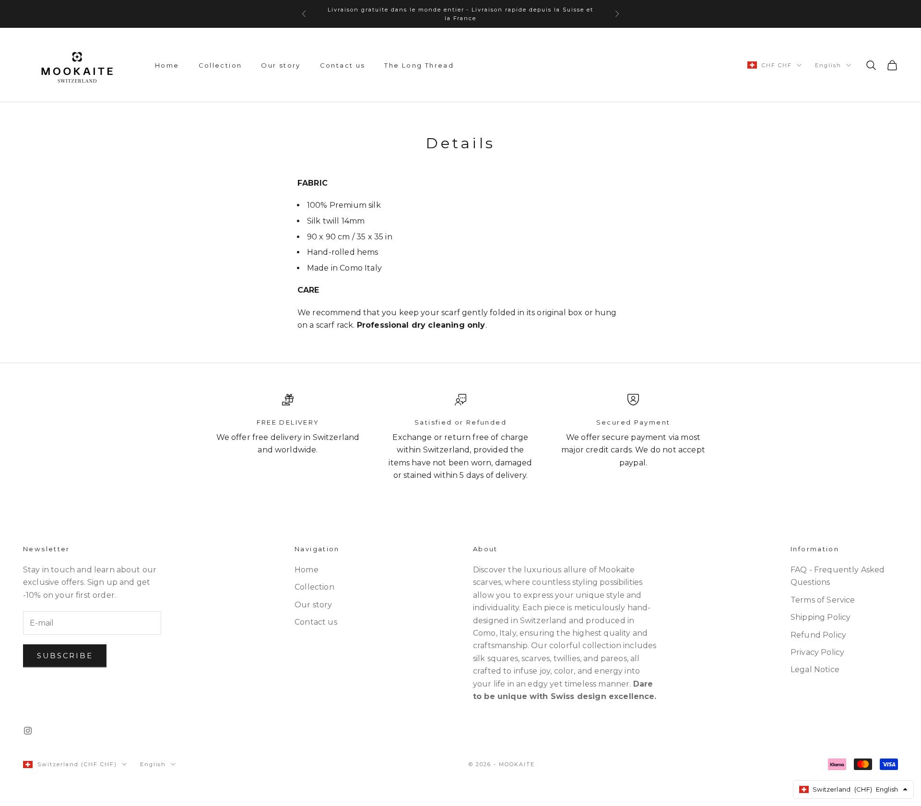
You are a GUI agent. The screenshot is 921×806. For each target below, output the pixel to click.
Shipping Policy (820, 617)
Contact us (343, 65)
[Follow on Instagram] (28, 730)
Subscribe (65, 655)
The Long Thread (419, 65)
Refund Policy (818, 635)
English (828, 65)
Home (167, 65)
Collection (220, 65)
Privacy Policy (817, 652)
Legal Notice (815, 669)
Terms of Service (823, 599)
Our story (280, 65)
